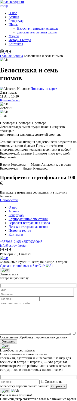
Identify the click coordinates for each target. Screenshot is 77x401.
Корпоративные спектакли (28, 219)
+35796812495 (10, 241)
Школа (13, 24)
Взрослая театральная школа (37, 28)
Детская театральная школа (37, 32)
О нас (13, 13)
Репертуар (16, 21)
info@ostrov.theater (13, 245)
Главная (6, 56)
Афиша (14, 17)
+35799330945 (32, 241)
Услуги (14, 36)
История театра (20, 40)
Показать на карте (44, 88)
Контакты (16, 44)
